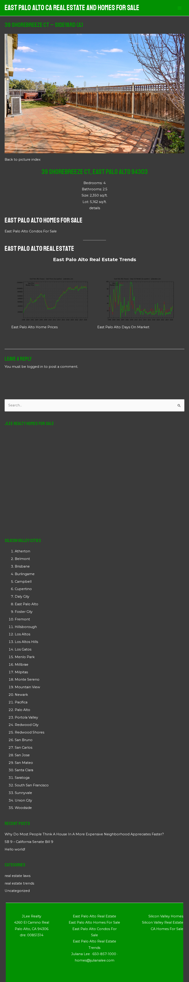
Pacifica (21, 702)
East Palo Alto (26, 604)
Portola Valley (26, 717)
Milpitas (21, 672)
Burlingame (25, 574)
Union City (23, 800)
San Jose (22, 755)
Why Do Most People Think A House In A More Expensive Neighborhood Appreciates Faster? (84, 834)
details (94, 208)
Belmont (22, 559)
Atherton (22, 551)
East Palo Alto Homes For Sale (44, 220)
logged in (35, 367)
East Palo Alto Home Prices (34, 327)
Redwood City (26, 725)
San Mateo (24, 763)
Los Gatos (23, 649)
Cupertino (23, 589)
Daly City (22, 596)
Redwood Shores (29, 732)
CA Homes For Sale (167, 929)
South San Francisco (32, 785)
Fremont (22, 619)
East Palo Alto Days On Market (123, 327)
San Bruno (23, 740)
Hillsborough (26, 627)
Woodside (23, 808)
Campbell (23, 581)
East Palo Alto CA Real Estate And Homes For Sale (72, 7)
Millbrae (21, 664)
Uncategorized (17, 891)
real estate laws (17, 876)
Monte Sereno (27, 679)
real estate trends (19, 883)
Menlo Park (25, 657)
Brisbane (22, 566)
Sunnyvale (23, 793)
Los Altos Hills (26, 642)
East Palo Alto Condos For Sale (31, 231)
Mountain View (27, 687)
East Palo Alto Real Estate (39, 248)
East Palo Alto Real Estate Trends (94, 259)
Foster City (23, 612)
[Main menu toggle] (179, 8)
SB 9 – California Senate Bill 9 (29, 842)
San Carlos (23, 747)
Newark (21, 695)
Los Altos (22, 634)
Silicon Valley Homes (165, 916)
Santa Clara (24, 770)
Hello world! (15, 849)
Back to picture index (23, 159)
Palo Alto (22, 710)
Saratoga (22, 778)
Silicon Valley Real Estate (162, 922)
